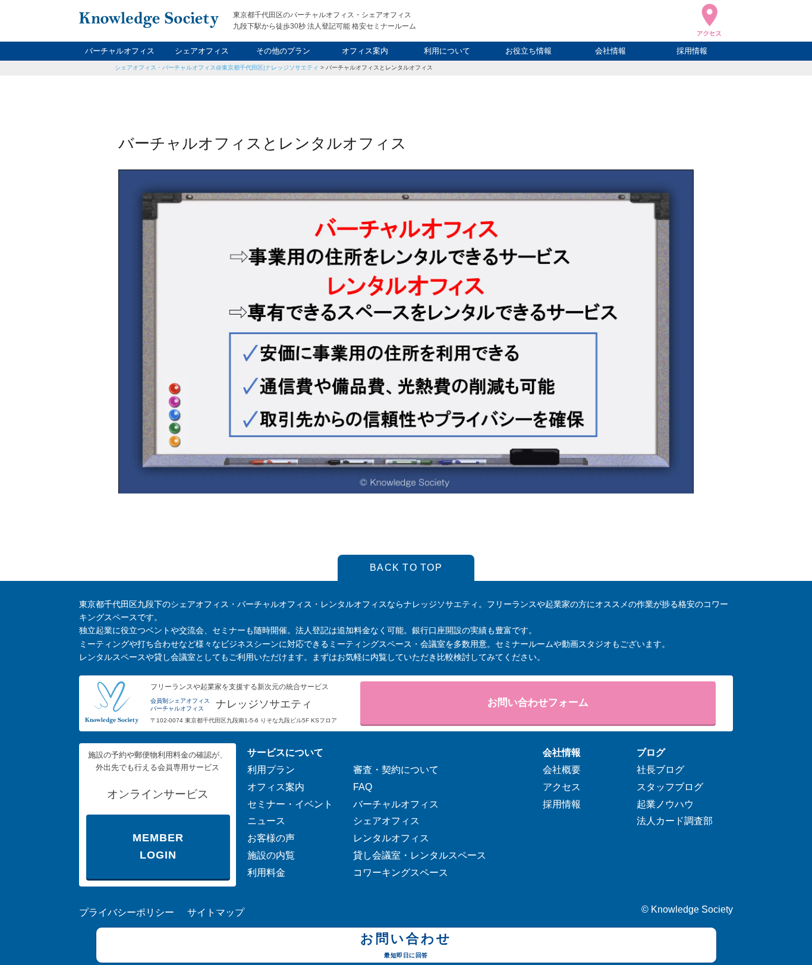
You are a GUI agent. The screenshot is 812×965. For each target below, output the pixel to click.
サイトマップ (215, 912)
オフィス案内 (365, 50)
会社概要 (562, 770)
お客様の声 (271, 838)
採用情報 (691, 50)
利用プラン (271, 770)
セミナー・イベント (290, 804)
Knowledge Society (692, 909)
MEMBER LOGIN (158, 846)
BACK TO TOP (406, 567)
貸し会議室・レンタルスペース (419, 855)
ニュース (266, 821)
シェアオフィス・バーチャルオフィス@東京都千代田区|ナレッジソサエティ (217, 67)
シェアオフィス (202, 50)
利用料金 (266, 872)
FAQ (362, 787)
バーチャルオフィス (120, 50)
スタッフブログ (670, 787)
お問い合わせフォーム (537, 702)
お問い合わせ (406, 944)
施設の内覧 (271, 855)
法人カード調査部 (675, 821)
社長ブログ (660, 770)
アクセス (562, 787)
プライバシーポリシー (126, 912)
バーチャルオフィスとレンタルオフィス (379, 67)
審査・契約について (396, 770)
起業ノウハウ (665, 804)
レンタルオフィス (391, 838)
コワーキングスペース (400, 872)
